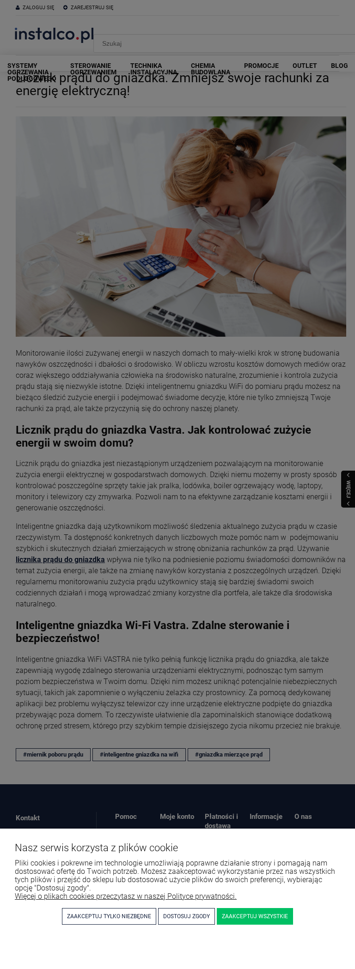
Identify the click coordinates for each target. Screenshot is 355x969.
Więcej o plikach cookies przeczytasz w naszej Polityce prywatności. (126, 896)
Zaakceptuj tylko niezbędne (109, 916)
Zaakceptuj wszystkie (255, 916)
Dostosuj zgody (186, 916)
